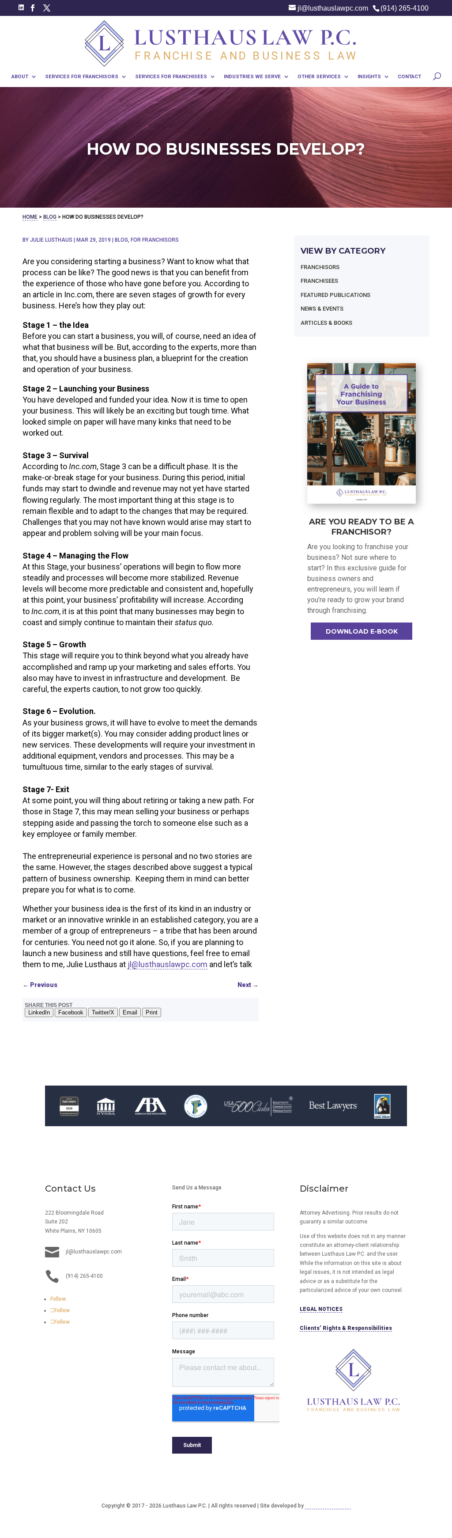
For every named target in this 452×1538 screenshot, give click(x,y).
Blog (49, 217)
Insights (369, 77)
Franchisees (319, 280)
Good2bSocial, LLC (328, 1506)
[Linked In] (21, 7)
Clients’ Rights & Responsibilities (346, 1328)
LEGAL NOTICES (321, 1309)
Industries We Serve (252, 77)
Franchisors (320, 267)
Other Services (319, 77)
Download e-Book (362, 631)
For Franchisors (155, 240)
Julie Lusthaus (51, 240)
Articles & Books (326, 322)
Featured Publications (335, 295)
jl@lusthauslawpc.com (167, 964)
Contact (409, 77)
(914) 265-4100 (404, 8)
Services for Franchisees (171, 77)
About (19, 77)
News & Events (322, 308)
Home (30, 217)
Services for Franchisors (81, 77)
